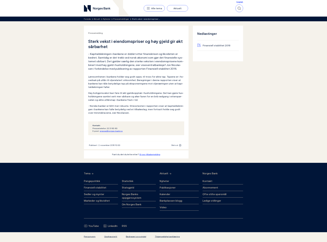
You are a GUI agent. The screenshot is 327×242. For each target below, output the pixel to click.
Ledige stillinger (212, 200)
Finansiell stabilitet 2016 (216, 45)
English (240, 2)
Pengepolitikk (92, 181)
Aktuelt (164, 173)
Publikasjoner (168, 187)
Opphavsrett (110, 236)
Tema (87, 173)
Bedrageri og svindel (136, 236)
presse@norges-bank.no (111, 131)
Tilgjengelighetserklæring (167, 236)
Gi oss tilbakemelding (149, 154)
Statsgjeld (128, 187)
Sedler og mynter (94, 194)
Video (163, 207)
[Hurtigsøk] (239, 8)
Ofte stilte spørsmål (214, 194)
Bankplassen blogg (171, 200)
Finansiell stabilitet (95, 187)
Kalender (165, 194)
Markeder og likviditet (97, 200)
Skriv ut (174, 145)
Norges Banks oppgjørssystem (131, 196)
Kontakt (207, 181)
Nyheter (164, 181)
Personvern (90, 236)
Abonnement (210, 187)
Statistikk (127, 181)
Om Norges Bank (132, 204)
